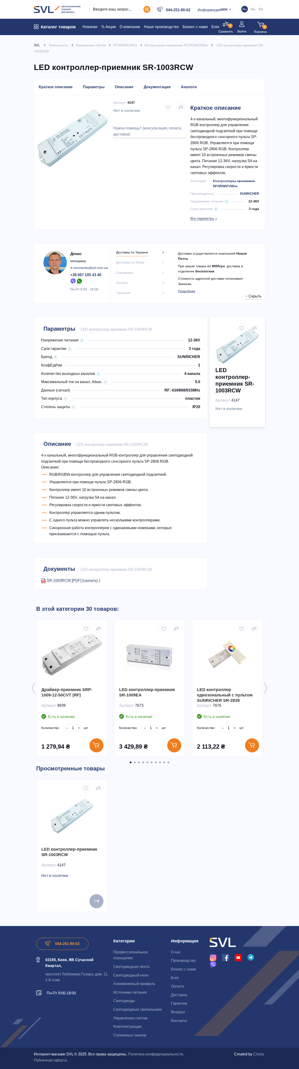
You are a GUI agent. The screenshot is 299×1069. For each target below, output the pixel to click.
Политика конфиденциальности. (156, 1054)
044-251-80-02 (178, 10)
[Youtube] (238, 957)
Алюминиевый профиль (134, 984)
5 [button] (147, 762)
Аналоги (189, 87)
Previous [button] (33, 688)
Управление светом (130, 1018)
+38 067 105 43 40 (85, 275)
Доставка (179, 995)
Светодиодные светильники (137, 1009)
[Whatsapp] (79, 281)
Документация (157, 87)
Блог (175, 978)
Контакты (179, 1021)
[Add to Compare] (181, 107)
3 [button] (139, 762)
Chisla (258, 1054)
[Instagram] (213, 957)
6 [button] (152, 762)
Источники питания (130, 992)
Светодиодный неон (131, 975)
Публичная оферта (50, 1060)
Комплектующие (127, 1027)
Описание (124, 87)
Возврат (178, 1012)
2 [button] (135, 762)
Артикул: (119, 102)
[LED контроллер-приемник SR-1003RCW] (71, 815)
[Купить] (96, 745)
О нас (176, 952)
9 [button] (164, 762)
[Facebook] (225, 957)
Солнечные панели (129, 1035)
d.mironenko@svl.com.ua (89, 268)
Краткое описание (56, 87)
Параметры (94, 87)
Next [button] (265, 688)
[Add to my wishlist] (168, 107)
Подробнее (186, 291)
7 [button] (156, 762)
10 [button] (168, 762)
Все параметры (202, 218)
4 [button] (143, 762)
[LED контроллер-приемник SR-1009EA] (149, 655)
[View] (96, 901)
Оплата (177, 986)
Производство (183, 961)
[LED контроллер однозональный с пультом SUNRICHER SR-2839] (227, 655)
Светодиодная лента (131, 967)
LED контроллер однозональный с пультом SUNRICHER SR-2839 (225, 695)
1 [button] (131, 762)
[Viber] (73, 281)
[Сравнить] (98, 628)
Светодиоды (124, 1001)
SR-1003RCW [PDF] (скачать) (73, 580)
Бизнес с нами (183, 969)
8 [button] (160, 762)
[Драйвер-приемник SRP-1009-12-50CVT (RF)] (71, 655)
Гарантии (179, 1003)
